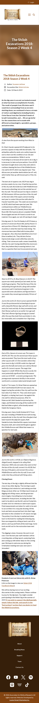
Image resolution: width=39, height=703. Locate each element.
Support (19, 655)
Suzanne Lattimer (19, 84)
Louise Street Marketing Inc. (19, 700)
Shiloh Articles (24, 87)
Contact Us (20, 667)
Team (19, 661)
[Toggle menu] (29, 14)
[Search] (34, 14)
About (19, 644)
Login (32, 2)
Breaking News (19, 649)
